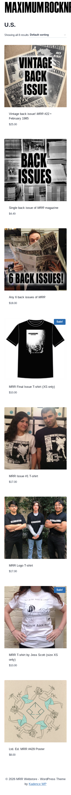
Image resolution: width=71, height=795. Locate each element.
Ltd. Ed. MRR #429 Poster (27, 749)
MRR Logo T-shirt (21, 565)
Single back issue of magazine (33, 208)
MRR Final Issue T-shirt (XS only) (32, 386)
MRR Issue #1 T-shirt (23, 476)
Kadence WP (37, 784)
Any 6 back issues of (27, 297)
